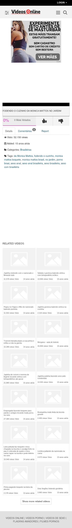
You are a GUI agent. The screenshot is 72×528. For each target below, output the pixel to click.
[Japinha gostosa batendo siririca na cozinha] (53, 293)
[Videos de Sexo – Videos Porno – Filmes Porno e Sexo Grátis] (25, 12)
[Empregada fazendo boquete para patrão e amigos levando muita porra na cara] (19, 397)
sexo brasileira (52, 163)
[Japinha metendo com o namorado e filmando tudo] (19, 259)
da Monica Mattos (23, 155)
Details (8, 131)
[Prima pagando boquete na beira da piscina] (19, 473)
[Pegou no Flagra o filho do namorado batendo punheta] (19, 293)
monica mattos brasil (33, 159)
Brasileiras (25, 149)
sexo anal (16, 163)
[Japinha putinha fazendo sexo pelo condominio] (53, 361)
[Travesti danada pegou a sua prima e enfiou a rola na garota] (19, 327)
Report (45, 131)
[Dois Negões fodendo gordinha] (53, 473)
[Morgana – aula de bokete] (53, 327)
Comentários (26, 130)
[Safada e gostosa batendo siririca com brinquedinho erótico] (53, 259)
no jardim (50, 159)
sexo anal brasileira (32, 163)
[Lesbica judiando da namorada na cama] (53, 434)
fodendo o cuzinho (44, 155)
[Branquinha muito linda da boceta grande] (53, 397)
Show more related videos (36, 501)
